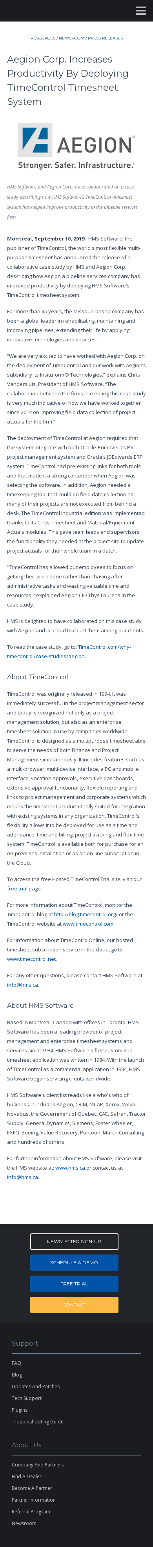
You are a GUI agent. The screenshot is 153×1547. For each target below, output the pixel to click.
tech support (27, 1398)
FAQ (16, 1363)
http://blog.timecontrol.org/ (86, 914)
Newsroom (24, 1523)
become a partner (32, 1488)
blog (17, 1374)
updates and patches (36, 1386)
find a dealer (27, 1476)
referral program (31, 1511)
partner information (34, 1500)
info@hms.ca (22, 984)
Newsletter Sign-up (74, 1241)
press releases (105, 38)
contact (74, 1305)
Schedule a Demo (74, 1262)
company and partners (38, 1464)
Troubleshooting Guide (38, 1421)
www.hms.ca (70, 1167)
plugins (19, 1410)
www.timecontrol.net (31, 958)
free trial (17, 888)
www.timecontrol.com (88, 923)
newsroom (71, 38)
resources (43, 38)
